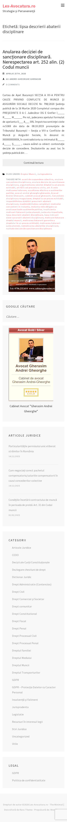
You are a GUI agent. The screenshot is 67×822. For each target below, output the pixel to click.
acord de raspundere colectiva (37, 179)
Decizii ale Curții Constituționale (31, 562)
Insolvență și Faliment (25, 699)
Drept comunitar (22, 606)
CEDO (15, 555)
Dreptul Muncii (28, 174)
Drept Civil (18, 591)
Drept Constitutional (24, 613)
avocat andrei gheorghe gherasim (32, 193)
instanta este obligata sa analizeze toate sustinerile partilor (31, 208)
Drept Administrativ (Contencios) (31, 584)
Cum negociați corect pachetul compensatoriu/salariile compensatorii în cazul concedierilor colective (33, 475)
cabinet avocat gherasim (38, 195)
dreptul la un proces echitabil (48, 198)
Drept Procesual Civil (24, 635)
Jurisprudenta (44, 174)
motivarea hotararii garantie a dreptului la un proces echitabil (30, 221)
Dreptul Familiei (21, 650)
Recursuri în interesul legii (27, 721)
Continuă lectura (33, 162)
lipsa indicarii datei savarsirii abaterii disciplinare (32, 216)
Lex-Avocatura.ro (19, 6)
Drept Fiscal (19, 621)
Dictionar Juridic (21, 577)
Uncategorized (20, 736)
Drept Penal (19, 628)
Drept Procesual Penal (25, 643)
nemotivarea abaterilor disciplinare (39, 226)
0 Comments (13, 84)
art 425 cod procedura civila (31, 187)
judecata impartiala (51, 212)
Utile (15, 743)
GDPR (15, 680)
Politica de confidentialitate (28, 780)
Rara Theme (26, 809)
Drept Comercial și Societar (28, 599)
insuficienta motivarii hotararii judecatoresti (31, 210)
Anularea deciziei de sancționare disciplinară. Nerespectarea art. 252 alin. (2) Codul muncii (33, 59)
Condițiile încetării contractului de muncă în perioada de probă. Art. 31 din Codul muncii (33, 505)
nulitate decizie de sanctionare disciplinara (29, 228)
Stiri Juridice (19, 729)
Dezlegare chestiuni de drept (29, 569)
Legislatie (18, 714)
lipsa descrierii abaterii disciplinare (24, 215)
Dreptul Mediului (21, 658)
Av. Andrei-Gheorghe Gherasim (23, 79)
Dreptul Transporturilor (26, 672)
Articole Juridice (21, 547)
